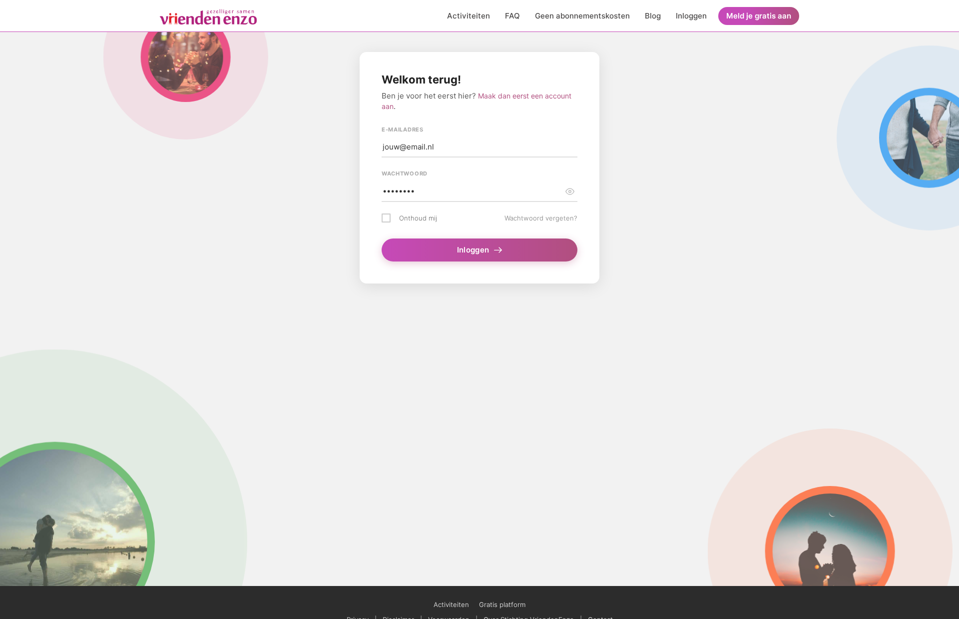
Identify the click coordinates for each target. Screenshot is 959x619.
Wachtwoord (405, 173)
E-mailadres (403, 129)
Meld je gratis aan (758, 15)
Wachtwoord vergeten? (540, 218)
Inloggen (691, 15)
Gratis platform (502, 604)
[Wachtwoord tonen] (569, 191)
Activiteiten (468, 15)
